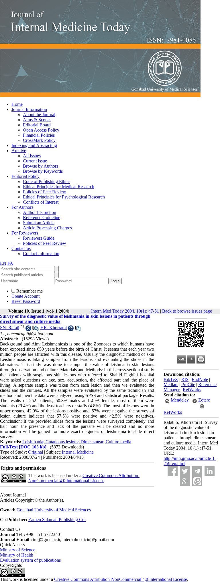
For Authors (22, 207)
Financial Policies (39, 135)
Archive (18, 150)
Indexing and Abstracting (34, 145)
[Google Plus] (185, 481)
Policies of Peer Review (44, 191)
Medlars (171, 384)
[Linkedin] (210, 471)
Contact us (21, 248)
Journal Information (29, 109)
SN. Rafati (9, 327)
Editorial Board (37, 124)
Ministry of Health (16, 555)
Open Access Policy (41, 130)
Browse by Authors (40, 166)
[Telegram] (197, 471)
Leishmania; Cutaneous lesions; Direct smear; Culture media (76, 441)
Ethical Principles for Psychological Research (64, 196)
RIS (184, 379)
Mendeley (180, 400)
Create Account (25, 296)
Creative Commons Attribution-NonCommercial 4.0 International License (84, 478)
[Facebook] (173, 471)
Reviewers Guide (38, 238)
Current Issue (35, 160)
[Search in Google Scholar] (28, 329)
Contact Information (41, 253)
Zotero (204, 400)
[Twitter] (185, 471)
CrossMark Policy (39, 140)
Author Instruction (39, 212)
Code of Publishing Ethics (46, 181)
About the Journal (39, 114)
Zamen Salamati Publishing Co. (57, 519)
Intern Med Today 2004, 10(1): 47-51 (125, 311)
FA (10, 263)
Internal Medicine (78, 452)
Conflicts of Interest (40, 202)
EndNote (200, 379)
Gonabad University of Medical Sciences (54, 509)
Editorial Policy (25, 176)
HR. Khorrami (53, 327)
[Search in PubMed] (35, 329)
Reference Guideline (41, 217)
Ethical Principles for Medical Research (58, 186)
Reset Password (25, 301)
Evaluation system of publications (30, 560)
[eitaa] (197, 481)
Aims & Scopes (37, 119)
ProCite (188, 384)
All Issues (32, 155)
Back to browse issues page (187, 311)
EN (3, 263)
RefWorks (192, 389)
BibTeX (171, 379)
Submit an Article (38, 222)
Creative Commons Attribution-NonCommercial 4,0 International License (120, 579)
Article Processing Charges (47, 227)
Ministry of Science (17, 549)
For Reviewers (24, 233)
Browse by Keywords (43, 171)
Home (17, 104)
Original (35, 452)
